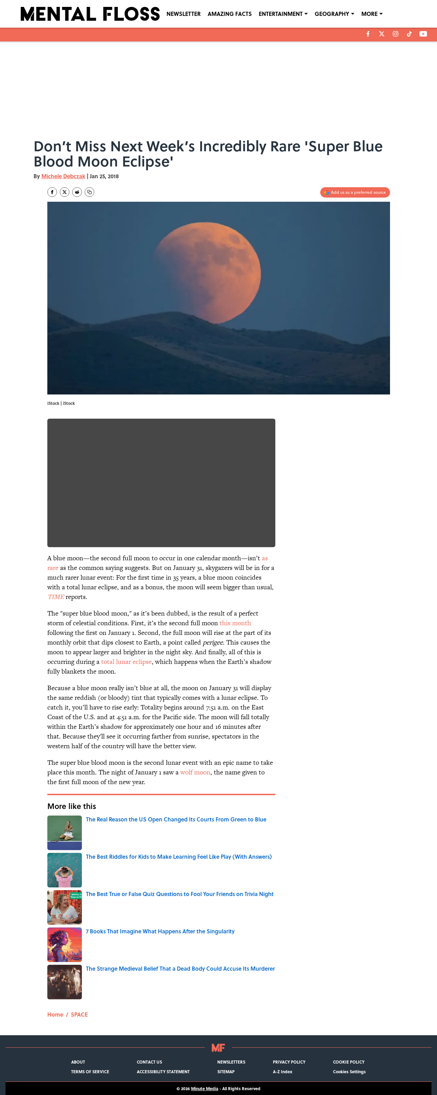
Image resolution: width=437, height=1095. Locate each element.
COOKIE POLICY (348, 1062)
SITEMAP (226, 1071)
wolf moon (195, 772)
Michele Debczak (63, 176)
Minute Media (204, 1088)
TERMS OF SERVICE (90, 1071)
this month (235, 623)
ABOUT (78, 1062)
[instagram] (395, 34)
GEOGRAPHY (332, 14)
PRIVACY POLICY (289, 1062)
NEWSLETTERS (231, 1062)
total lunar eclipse (126, 661)
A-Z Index (282, 1071)
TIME (55, 596)
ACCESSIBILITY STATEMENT (163, 1071)
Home (55, 1014)
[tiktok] (409, 34)
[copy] (89, 192)
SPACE (79, 1014)
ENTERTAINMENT (281, 14)
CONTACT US (149, 1062)
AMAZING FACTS (230, 14)
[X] (381, 34)
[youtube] (423, 34)
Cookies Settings (349, 1071)
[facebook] (368, 34)
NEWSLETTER (184, 14)
